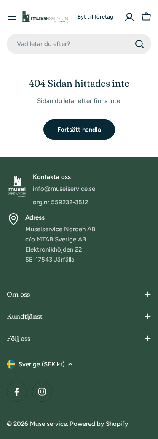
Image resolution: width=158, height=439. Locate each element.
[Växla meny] (12, 17)
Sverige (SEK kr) (41, 364)
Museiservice (48, 424)
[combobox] (79, 44)
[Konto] (129, 17)
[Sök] (139, 44)
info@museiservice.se (64, 188)
